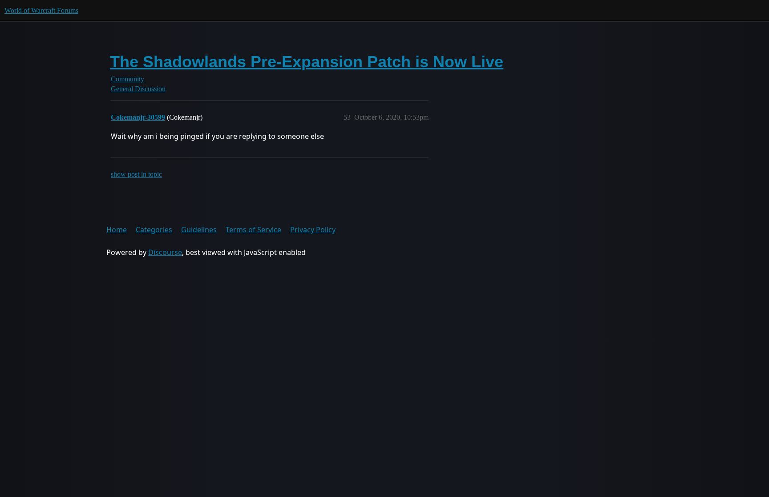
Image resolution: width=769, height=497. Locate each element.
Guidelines (199, 229)
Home (116, 229)
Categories (154, 229)
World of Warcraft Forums (41, 10)
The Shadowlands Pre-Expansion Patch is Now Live (306, 62)
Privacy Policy (313, 229)
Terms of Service (253, 229)
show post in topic (136, 174)
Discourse (165, 252)
